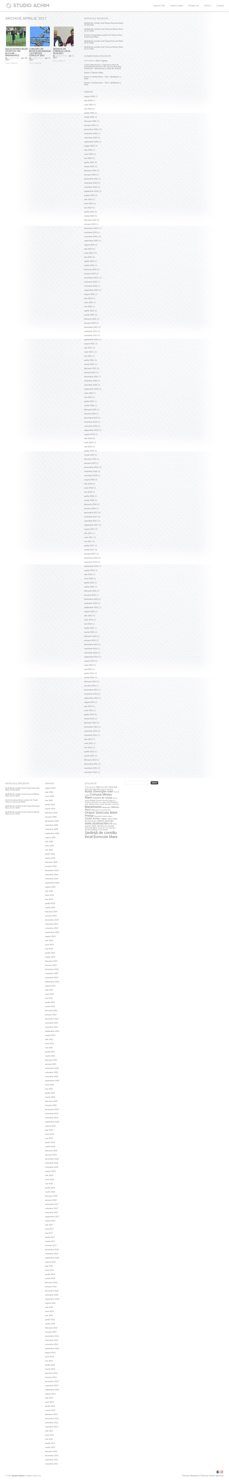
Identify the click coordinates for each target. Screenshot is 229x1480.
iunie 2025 (88, 154)
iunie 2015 (88, 620)
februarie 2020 (90, 409)
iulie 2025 (88, 150)
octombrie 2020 (90, 385)
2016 (102, 787)
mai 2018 (88, 492)
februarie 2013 (90, 723)
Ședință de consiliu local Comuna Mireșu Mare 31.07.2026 (103, 30)
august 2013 (89, 702)
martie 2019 (89, 455)
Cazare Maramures (92, 65)
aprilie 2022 (89, 311)
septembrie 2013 (91, 698)
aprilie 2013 (89, 714)
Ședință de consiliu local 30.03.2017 (62, 51)
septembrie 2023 (91, 241)
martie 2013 (89, 719)
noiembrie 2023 (90, 232)
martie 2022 (89, 315)
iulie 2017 (88, 533)
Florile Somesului (91, 802)
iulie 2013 (88, 706)
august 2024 (89, 195)
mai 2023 (88, 257)
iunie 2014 (88, 665)
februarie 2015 (90, 636)
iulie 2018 (88, 484)
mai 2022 (88, 306)
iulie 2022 (88, 298)
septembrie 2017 (91, 525)
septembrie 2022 (91, 290)
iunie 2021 (88, 352)
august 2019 (89, 434)
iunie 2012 (88, 743)
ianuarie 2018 (90, 508)
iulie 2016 (88, 574)
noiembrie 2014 (90, 648)
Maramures (93, 807)
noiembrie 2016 (90, 562)
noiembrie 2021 (90, 331)
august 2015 (89, 611)
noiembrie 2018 (90, 471)
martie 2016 (89, 587)
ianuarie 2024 (90, 224)
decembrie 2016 (91, 558)
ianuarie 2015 (90, 640)
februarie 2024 (90, 220)
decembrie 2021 (91, 327)
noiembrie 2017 (90, 517)
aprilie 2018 (89, 496)
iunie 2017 (88, 537)
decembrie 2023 (91, 228)
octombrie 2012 (90, 735)
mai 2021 (88, 356)
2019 (115, 787)
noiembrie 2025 (90, 133)
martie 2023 (89, 265)
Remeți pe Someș (100, 816)
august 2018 (89, 480)
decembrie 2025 (91, 129)
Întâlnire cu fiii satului (99, 830)
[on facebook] (218, 1472)
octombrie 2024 (90, 187)
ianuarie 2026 (90, 125)
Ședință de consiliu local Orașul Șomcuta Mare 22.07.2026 (103, 42)
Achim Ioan (89, 789)
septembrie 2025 (91, 142)
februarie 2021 (90, 368)
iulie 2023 (88, 249)
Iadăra (104, 802)
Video (109, 819)
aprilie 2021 (89, 360)
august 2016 (89, 570)
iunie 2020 (88, 393)
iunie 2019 (88, 442)
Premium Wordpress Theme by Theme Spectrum (203, 1476)
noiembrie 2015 (90, 603)
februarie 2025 (90, 170)
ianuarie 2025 (90, 175)
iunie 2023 (88, 253)
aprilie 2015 (89, 628)
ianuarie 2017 (90, 554)
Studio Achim (31, 5)
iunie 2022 (88, 302)
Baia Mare (97, 789)
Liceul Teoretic (105, 804)
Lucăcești (115, 804)
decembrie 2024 (91, 179)
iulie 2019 (88, 438)
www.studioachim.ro (98, 823)
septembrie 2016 (91, 566)
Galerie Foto (159, 6)
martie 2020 (89, 405)
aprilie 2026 (89, 113)
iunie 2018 (88, 488)
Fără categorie (11, 63)
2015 (98, 787)
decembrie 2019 (91, 418)
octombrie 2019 (90, 426)
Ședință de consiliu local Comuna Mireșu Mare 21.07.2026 (103, 48)
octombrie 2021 (90, 335)
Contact (220, 6)
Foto (100, 802)
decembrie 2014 (91, 644)
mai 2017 (88, 541)
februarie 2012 (90, 760)
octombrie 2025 (90, 138)
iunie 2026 (88, 105)
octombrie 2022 (90, 286)
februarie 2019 (90, 459)
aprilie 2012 (89, 752)
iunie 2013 (88, 710)
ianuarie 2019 (90, 463)
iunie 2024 (88, 203)
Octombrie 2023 (105, 810)
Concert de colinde (102, 797)
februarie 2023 (90, 269)
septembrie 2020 (91, 389)
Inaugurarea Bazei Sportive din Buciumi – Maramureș (16, 52)
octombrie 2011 (90, 772)
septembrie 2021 (91, 339)
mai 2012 (88, 747)
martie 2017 (89, 550)
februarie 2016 (90, 591)
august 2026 (89, 96)
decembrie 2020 (91, 377)
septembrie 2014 (91, 657)
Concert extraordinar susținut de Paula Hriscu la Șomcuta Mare (103, 36)
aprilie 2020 (89, 401)
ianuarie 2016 (90, 595)
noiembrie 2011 (90, 768)
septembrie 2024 (91, 191)
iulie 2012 (88, 739)
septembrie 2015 (91, 607)
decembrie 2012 (91, 727)
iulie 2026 (88, 100)
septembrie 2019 (91, 430)
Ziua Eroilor (101, 828)
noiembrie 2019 (90, 422)
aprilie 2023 (89, 261)
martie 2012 (89, 756)
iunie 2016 (88, 578)
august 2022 (89, 294)
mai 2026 (88, 109)
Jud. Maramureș (92, 804)
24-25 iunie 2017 (90, 787)
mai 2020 (88, 397)
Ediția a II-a (112, 800)
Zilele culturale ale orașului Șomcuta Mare (99, 827)
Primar (89, 815)
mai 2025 (88, 158)
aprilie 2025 (89, 162)
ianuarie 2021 (90, 372)
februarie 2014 (90, 681)
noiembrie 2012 (90, 731)
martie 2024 (89, 216)
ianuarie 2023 (90, 273)
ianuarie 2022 (90, 323)
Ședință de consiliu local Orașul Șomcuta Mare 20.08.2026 (103, 24)
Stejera (110, 816)
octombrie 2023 (90, 236)
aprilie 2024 (89, 212)
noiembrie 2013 (90, 694)
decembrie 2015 (91, 599)
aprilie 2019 (89, 451)
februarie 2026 (90, 121)
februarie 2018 (90, 504)
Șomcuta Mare (105, 837)
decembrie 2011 (91, 764)
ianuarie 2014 (90, 686)
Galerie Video (176, 6)
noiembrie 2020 (90, 381)
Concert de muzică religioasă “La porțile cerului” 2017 (40, 52)
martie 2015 (89, 632)
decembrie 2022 (91, 278)
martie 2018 (89, 500)
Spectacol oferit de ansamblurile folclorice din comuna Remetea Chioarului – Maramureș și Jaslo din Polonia (102, 67)
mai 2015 (88, 624)
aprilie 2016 (89, 583)
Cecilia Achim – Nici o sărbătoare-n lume (102, 78)
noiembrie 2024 (90, 183)
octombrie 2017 (90, 521)
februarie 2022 (90, 319)
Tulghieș (103, 819)
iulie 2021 (88, 348)
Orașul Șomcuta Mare (101, 812)
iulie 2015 (88, 616)
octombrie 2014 (90, 653)
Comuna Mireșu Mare (98, 796)
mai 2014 (88, 669)
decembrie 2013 (91, 690)
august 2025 (89, 146)
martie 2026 (89, 117)
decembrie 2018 (91, 467)
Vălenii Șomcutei (105, 821)
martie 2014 (89, 677)
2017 (106, 787)
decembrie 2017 (91, 512)
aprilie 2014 (89, 673)
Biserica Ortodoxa (107, 789)
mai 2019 (88, 447)
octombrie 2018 (90, 475)
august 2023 (89, 245)
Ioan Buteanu (112, 802)
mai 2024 (88, 208)
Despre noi (193, 6)
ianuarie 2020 (90, 414)
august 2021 (89, 344)
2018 (111, 787)
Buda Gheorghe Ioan (99, 791)
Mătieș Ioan (95, 810)
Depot (86, 73)
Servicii (207, 6)
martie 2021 (89, 364)
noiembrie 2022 (90, 282)
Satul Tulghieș (101, 61)
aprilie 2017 (89, 545)
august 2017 (89, 529)
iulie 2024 (88, 199)
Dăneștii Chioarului (102, 800)
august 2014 (89, 661)
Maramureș (106, 807)
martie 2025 (89, 166)
